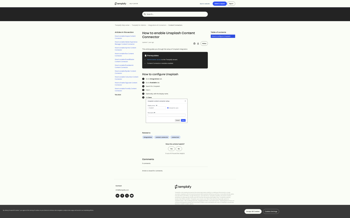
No (179, 149)
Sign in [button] (231, 3)
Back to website (205, 4)
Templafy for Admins (139, 25)
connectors (175, 137)
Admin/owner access (154, 60)
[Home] (121, 3)
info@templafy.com (122, 190)
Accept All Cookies (253, 211)
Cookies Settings (271, 211)
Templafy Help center (122, 25)
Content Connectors (175, 25)
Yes (171, 149)
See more (118, 94)
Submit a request (220, 3)
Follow (204, 43)
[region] (175, 211)
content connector (162, 137)
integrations (148, 137)
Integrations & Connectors (157, 25)
